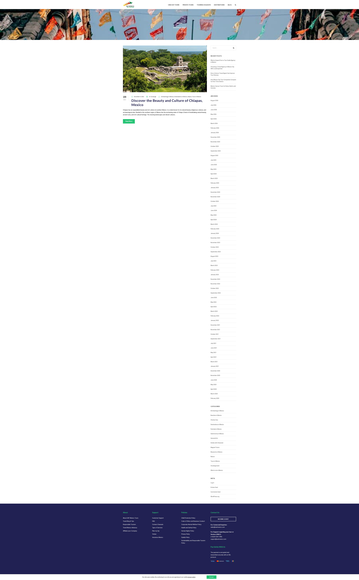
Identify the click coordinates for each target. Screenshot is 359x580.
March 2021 (214, 361)
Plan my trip (155, 531)
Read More (128, 121)
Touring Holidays (204, 5)
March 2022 (214, 311)
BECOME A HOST (223, 519)
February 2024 (215, 229)
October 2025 (215, 146)
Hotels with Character (217, 443)
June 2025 (214, 164)
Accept (211, 577)
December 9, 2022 (139, 96)
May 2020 (213, 384)
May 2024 (213, 215)
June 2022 (214, 297)
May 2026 (213, 114)
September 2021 (216, 339)
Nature (190, 96)
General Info (214, 438)
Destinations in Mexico (180, 96)
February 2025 (215, 183)
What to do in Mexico (217, 470)
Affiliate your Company (130, 531)
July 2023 (213, 261)
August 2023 (214, 256)
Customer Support (158, 518)
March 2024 (214, 224)
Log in (212, 483)
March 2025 (214, 178)
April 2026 (214, 119)
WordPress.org (215, 496)
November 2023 (215, 242)
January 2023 (215, 274)
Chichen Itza (214, 420)
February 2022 (215, 316)
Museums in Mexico (216, 452)
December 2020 (215, 371)
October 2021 (215, 334)
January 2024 (215, 233)
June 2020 (214, 380)
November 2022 (215, 284)
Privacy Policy (185, 534)
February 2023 (215, 270)
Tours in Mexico (196, 96)
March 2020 (214, 393)
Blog (230, 5)
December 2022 (215, 279)
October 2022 (215, 288)
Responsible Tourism (129, 524)
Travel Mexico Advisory (130, 527)
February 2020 (215, 398)
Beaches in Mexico (216, 415)
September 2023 (216, 251)
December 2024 (215, 192)
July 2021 (213, 343)
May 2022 (213, 302)
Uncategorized (215, 465)
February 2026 (215, 128)
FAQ (153, 521)
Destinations (219, 5)
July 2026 (213, 105)
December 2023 (215, 238)
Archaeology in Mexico (167, 96)
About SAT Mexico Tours (130, 518)
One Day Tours (173, 5)
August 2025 (214, 155)
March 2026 (214, 123)
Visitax (154, 534)
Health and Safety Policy (188, 527)
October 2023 (215, 247)
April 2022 (214, 306)
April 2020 (214, 389)
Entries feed (214, 487)
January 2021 (215, 366)
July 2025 (213, 160)
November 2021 (215, 329)
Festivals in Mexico (216, 429)
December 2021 (215, 325)
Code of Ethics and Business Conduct (193, 521)
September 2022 (216, 293)
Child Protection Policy (188, 518)
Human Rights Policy (187, 531)
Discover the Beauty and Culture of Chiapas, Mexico (167, 102)
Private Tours (188, 5)
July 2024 (213, 206)
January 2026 (215, 132)
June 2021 (214, 348)
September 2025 (216, 151)
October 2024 (215, 201)
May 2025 (213, 169)
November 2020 (215, 375)
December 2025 (215, 137)
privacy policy (191, 577)
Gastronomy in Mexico (217, 433)
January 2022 (215, 320)
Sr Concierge (152, 96)
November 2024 (215, 196)
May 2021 (213, 352)
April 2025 (214, 174)
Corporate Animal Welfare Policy (191, 524)
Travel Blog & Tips (128, 521)
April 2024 (214, 219)
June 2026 (214, 109)
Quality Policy (185, 537)
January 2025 (215, 187)
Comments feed (215, 492)
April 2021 (214, 357)
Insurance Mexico (157, 537)
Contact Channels (157, 524)
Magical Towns (215, 447)
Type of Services (157, 527)
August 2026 (214, 100)
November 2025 (215, 141)
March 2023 (214, 265)
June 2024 (214, 210)
